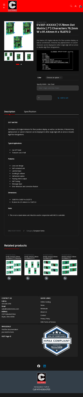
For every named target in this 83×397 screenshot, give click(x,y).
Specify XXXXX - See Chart (45, 84)
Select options (8, 278)
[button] (31, 23)
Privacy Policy (45, 319)
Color (39, 78)
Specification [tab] (30, 112)
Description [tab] (9, 112)
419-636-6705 (6, 304)
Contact (43, 315)
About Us (44, 312)
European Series (42, 22)
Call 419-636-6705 (41, 389)
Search (71, 6)
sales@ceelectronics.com (10, 309)
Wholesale (44, 309)
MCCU (55, 215)
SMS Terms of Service (48, 322)
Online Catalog (46, 302)
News (42, 305)
